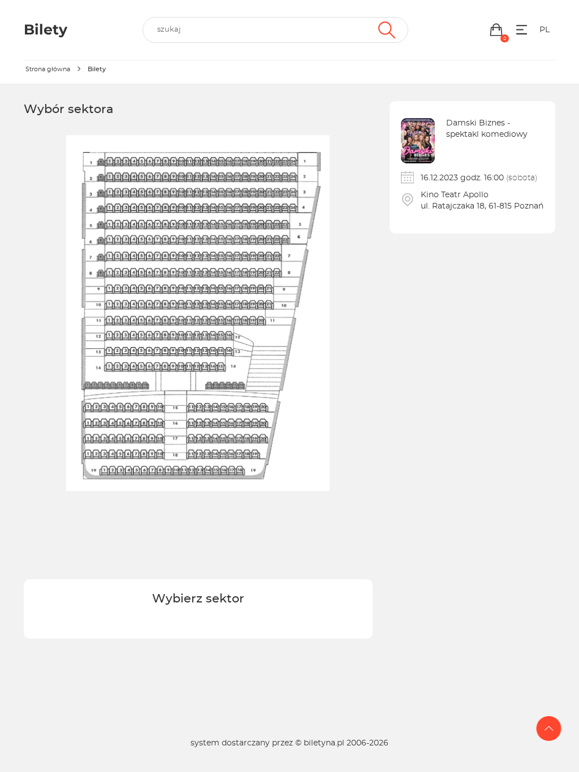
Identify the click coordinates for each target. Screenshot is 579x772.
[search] (275, 30)
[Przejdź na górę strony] (549, 728)
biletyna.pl (324, 743)
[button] (496, 30)
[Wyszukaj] (385, 30)
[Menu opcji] (522, 30)
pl (544, 30)
